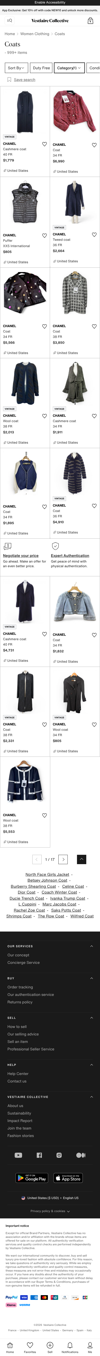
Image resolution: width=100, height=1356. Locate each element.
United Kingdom (29, 1330)
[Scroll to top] (81, 859)
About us (15, 1105)
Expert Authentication (70, 555)
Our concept (18, 955)
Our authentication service (30, 994)
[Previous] (37, 859)
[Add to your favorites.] (44, 144)
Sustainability (19, 1113)
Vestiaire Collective (27, 1097)
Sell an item (17, 1041)
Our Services (20, 946)
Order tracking (20, 987)
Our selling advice (23, 1034)
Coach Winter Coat (59, 892)
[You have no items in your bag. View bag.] (90, 20)
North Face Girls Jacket (47, 874)
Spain (80, 1330)
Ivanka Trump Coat (67, 898)
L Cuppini (27, 904)
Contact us (17, 1081)
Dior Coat (26, 892)
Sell (11, 1018)
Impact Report (19, 1120)
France (12, 1330)
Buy (10, 978)
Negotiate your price (21, 555)
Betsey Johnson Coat (47, 880)
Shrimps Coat (18, 916)
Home (10, 34)
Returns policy (20, 1002)
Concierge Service (23, 962)
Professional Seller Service (30, 1049)
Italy (89, 1330)
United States (51, 1330)
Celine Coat (73, 886)
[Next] (63, 859)
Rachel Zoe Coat (29, 910)
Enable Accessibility (50, 2)
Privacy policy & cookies (48, 1211)
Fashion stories (20, 1135)
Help (11, 1065)
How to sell (17, 1026)
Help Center (17, 1073)
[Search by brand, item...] (9, 20)
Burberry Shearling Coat (33, 886)
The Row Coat (51, 916)
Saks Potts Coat (66, 910)
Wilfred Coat (82, 916)
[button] (90, 20)
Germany (67, 1330)
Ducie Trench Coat (27, 898)
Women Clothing (34, 34)
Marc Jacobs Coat (59, 904)
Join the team (19, 1128)
